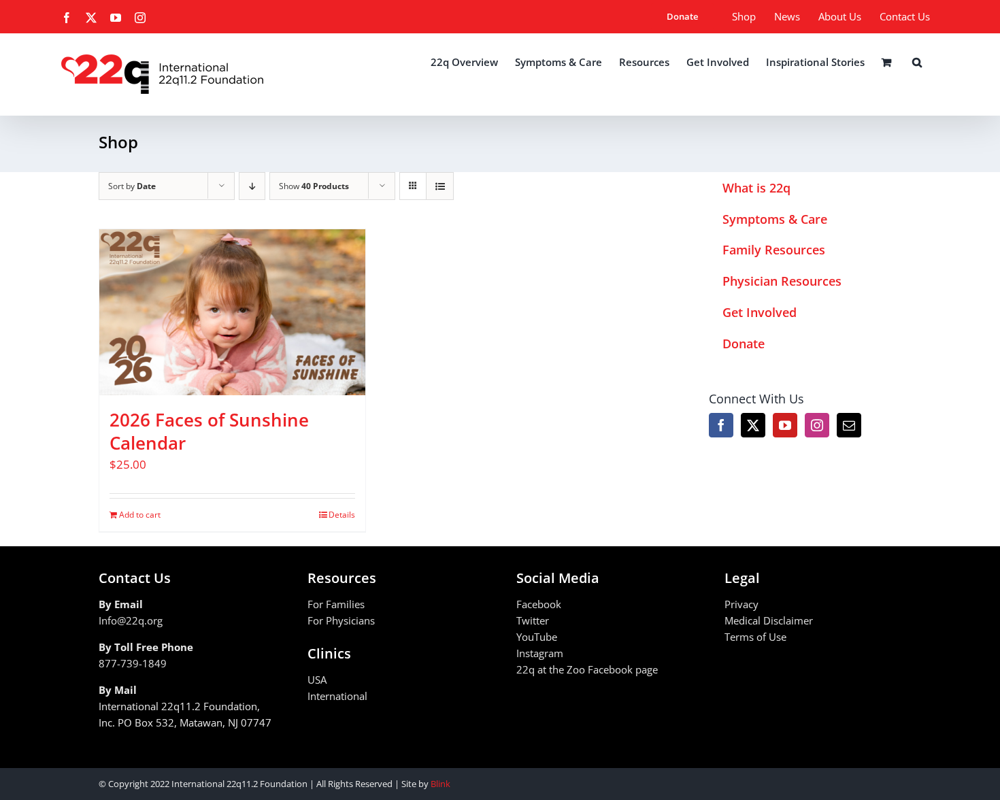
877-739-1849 (133, 663)
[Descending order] (252, 186)
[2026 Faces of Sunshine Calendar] (232, 312)
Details (342, 514)
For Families (336, 604)
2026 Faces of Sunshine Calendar (209, 431)
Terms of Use (755, 637)
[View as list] (440, 186)
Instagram (539, 653)
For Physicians (341, 620)
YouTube (536, 637)
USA (317, 679)
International (337, 696)
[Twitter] (753, 425)
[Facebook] (721, 425)
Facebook (538, 604)
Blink (440, 784)
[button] (917, 61)
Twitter (532, 620)
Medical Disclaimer (768, 620)
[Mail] (849, 425)
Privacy (741, 604)
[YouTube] (785, 425)
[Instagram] (817, 425)
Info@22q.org (131, 620)
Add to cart (140, 514)
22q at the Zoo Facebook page (587, 669)
